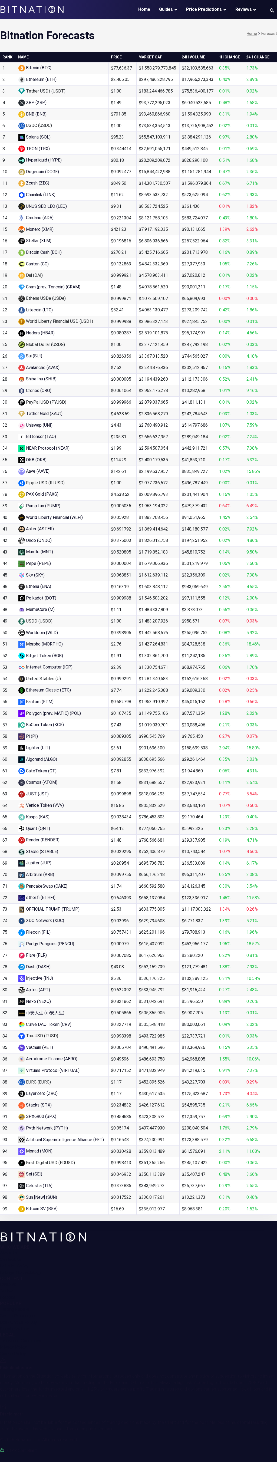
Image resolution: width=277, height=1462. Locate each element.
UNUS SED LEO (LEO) (46, 206)
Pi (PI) (32, 736)
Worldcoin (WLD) (42, 632)
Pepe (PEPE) (38, 563)
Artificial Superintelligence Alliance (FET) (65, 1139)
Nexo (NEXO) (38, 1001)
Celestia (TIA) (39, 1185)
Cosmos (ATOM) (41, 782)
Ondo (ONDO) (39, 540)
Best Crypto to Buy (18, 1322)
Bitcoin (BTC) (38, 67)
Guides (166, 9)
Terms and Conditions (20, 1340)
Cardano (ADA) (40, 217)
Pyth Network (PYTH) (47, 1128)
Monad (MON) (39, 1151)
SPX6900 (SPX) (41, 1116)
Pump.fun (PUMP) (43, 505)
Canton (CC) (37, 263)
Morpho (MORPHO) (44, 644)
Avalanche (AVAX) (43, 367)
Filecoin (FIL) (38, 932)
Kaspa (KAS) (38, 816)
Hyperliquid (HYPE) (44, 160)
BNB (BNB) (36, 114)
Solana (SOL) (38, 137)
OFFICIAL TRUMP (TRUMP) (53, 909)
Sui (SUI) (34, 355)
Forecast (8, 1297)
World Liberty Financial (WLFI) (54, 517)
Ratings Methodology (20, 1272)
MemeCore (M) (40, 609)
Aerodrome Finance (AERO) (51, 1058)
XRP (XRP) (36, 102)
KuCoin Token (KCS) (45, 724)
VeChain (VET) (39, 1047)
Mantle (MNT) (39, 551)
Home (144, 9)
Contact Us (11, 1259)
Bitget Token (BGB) (44, 655)
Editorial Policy (14, 1266)
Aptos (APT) (38, 989)
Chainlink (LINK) (40, 194)
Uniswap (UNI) (39, 425)
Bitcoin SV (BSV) (42, 1208)
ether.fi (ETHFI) (40, 897)
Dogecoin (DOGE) (42, 171)
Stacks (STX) (39, 1105)
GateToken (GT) (41, 770)
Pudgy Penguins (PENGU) (50, 943)
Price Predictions (204, 9)
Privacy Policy (13, 1347)
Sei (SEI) (34, 1174)
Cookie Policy (13, 1353)
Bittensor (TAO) (41, 436)
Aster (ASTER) (40, 528)
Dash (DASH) (38, 966)
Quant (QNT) (38, 828)
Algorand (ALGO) (41, 759)
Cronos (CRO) (38, 390)
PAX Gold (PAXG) (42, 494)
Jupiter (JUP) (38, 862)
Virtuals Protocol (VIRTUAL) (53, 1070)
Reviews (243, 9)
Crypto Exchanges (17, 1315)
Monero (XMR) (40, 229)
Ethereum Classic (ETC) (48, 690)
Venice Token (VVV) (45, 805)
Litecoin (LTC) (39, 309)
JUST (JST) (37, 793)
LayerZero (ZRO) (42, 1093)
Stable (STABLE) (42, 851)
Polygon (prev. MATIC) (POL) (53, 713)
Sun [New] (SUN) (41, 1197)
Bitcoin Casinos (14, 1328)
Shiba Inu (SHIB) (41, 378)
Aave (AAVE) (38, 471)
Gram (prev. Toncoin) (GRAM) (53, 286)
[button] (272, 10)
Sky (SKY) (35, 575)
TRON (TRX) (38, 148)
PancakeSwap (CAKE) (46, 886)
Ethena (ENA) (38, 586)
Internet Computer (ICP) (49, 667)
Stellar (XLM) (38, 240)
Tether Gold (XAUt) (44, 413)
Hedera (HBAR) (40, 332)
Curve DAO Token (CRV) (48, 1024)
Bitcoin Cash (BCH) (44, 252)
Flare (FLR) (36, 955)
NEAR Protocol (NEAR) (48, 448)
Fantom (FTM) (40, 701)
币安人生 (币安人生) (45, 1012)
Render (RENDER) (43, 839)
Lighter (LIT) (38, 747)
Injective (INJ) (39, 978)
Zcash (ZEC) (37, 183)
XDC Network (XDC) (45, 920)
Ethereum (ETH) (41, 79)
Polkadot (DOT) (41, 598)
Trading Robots (14, 1309)
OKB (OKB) (36, 459)
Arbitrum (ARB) (40, 874)
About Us (9, 1253)
